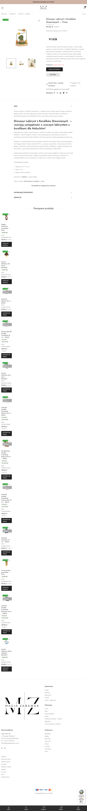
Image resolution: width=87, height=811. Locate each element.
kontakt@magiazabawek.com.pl (10, 743)
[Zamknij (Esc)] (21, 798)
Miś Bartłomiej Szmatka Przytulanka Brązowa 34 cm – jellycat (6, 454)
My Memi (4, 764)
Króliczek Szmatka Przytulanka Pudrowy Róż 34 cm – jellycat (6, 498)
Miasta (46, 716)
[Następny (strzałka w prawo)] (15, 802)
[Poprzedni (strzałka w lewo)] (8, 802)
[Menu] (84, 790)
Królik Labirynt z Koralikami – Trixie (34, 181)
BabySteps (48, 734)
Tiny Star (3, 772)
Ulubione (47, 693)
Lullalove (3, 757)
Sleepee (3, 769)
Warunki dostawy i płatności (53, 724)
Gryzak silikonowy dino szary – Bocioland (6, 376)
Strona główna (4, 14)
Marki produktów (49, 714)
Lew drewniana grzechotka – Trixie (6, 572)
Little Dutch (48, 749)
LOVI (46, 751)
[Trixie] (53, 39)
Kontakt (47, 698)
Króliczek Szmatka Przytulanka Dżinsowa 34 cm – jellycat (6, 609)
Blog (46, 711)
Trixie (2, 774)
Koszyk (47, 690)
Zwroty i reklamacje (50, 700)
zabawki (24, 177)
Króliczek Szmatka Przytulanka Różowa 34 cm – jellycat (6, 411)
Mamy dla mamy (6, 759)
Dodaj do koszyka (54, 69)
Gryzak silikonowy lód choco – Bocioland (5, 264)
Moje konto (48, 695)
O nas (46, 709)
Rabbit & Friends (6, 767)
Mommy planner (5, 762)
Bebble (47, 736)
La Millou (47, 746)
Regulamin (48, 721)
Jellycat (47, 744)
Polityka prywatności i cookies (53, 719)
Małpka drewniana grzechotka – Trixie (5, 227)
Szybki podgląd (9, 214)
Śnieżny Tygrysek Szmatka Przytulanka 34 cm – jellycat (6, 334)
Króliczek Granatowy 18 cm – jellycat (5, 540)
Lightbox (39, 20)
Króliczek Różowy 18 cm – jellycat (6, 301)
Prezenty (21, 14)
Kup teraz (53, 74)
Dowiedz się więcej (6, 314)
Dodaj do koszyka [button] (5, 244)
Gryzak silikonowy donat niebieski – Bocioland (6, 652)
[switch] (81, 802)
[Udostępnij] (16, 798)
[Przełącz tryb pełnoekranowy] (11, 798)
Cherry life (48, 741)
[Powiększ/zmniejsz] (6, 798)
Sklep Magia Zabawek (13, 14)
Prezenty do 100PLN (28, 14)
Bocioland (48, 739)
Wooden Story (5, 777)
